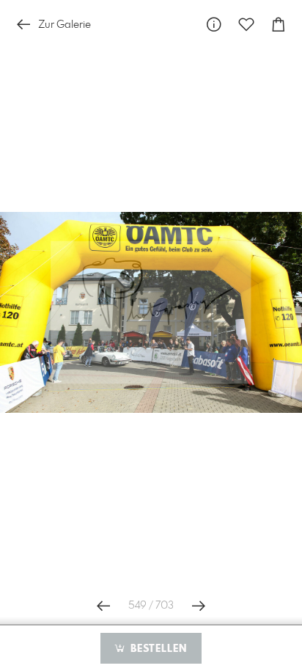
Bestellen (157, 649)
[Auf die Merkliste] (246, 24)
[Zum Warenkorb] (278, 24)
